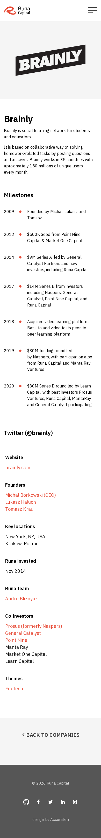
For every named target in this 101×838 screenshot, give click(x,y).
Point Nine (16, 640)
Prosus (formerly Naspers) (33, 626)
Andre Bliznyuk (21, 599)
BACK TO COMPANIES (53, 734)
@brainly (39, 433)
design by (50, 819)
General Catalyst (23, 633)
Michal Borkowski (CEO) (30, 495)
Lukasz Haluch (20, 502)
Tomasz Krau (19, 509)
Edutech (14, 689)
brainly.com (17, 468)
